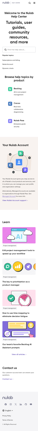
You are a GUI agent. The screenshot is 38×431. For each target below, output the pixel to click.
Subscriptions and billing (11, 60)
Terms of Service (7, 420)
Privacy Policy (6, 416)
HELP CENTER (16, 3)
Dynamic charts (7, 68)
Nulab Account (7, 64)
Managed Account (9, 196)
